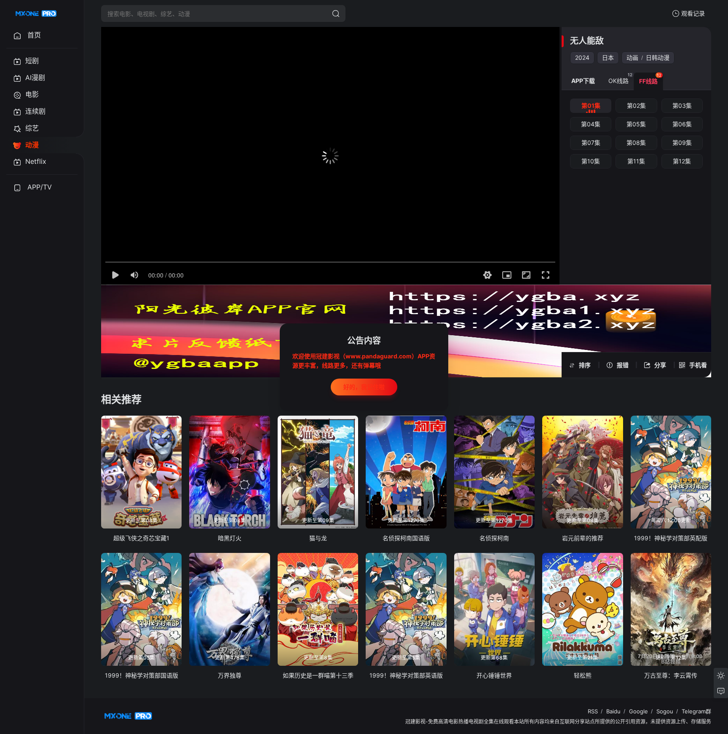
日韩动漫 (657, 57)
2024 (582, 57)
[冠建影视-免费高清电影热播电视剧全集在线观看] (36, 13)
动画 (632, 57)
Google (638, 711)
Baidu (613, 711)
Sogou (664, 711)
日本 (608, 57)
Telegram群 (696, 711)
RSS (593, 711)
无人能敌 (587, 41)
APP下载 (583, 80)
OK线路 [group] (620, 78)
